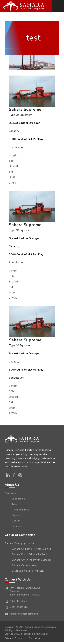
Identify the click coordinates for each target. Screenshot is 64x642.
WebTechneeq (25, 633)
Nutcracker (42, 633)
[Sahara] (23, 6)
